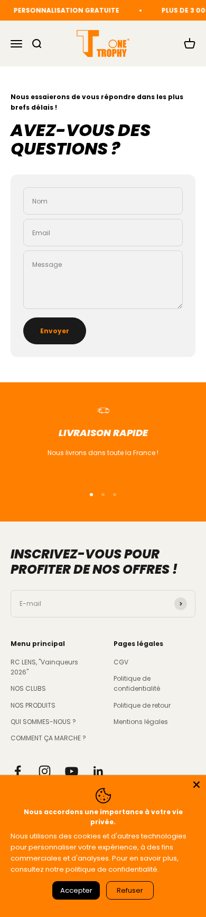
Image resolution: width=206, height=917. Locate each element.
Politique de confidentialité (137, 683)
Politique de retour (142, 705)
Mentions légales (141, 721)
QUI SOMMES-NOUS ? (43, 721)
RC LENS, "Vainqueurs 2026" (44, 667)
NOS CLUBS (28, 688)
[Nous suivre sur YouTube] (71, 771)
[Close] (196, 784)
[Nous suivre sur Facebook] (18, 771)
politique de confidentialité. (112, 869)
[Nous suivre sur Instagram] (45, 771)
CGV (121, 662)
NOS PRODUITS (33, 705)
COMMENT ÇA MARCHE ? (48, 737)
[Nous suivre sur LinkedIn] (98, 771)
